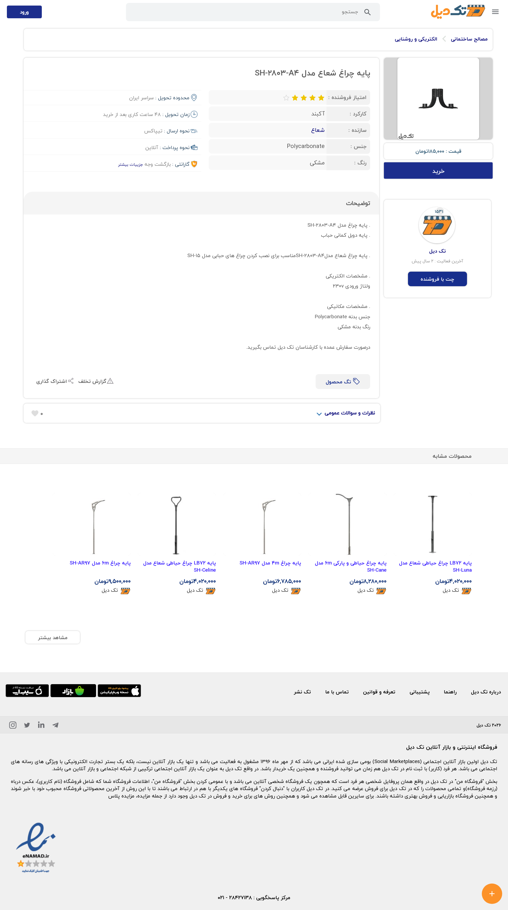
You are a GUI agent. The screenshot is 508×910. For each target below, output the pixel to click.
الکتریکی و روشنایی (416, 38)
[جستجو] (367, 14)
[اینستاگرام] (13, 726)
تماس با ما (337, 691)
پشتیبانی (420, 691)
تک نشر (302, 691)
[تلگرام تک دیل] (55, 726)
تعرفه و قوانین (379, 691)
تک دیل (451, 590)
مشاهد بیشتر (52, 637)
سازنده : (357, 130)
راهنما (450, 691)
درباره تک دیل (486, 691)
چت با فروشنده (437, 279)
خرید (438, 170)
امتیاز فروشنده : (347, 97)
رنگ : (360, 162)
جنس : (358, 146)
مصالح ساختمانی (469, 38)
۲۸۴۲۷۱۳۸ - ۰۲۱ (235, 897)
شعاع (318, 130)
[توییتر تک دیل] (27, 726)
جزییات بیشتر (130, 164)
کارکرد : (358, 113)
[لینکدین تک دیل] (41, 726)
